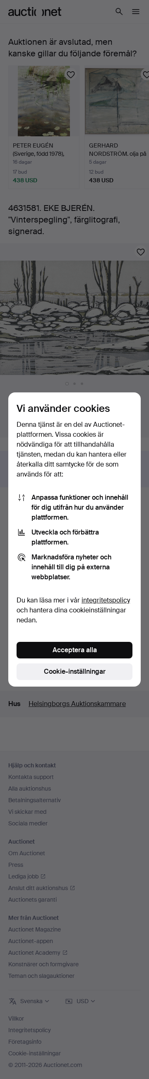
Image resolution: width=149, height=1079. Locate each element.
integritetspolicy (106, 600)
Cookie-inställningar (75, 671)
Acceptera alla (75, 650)
